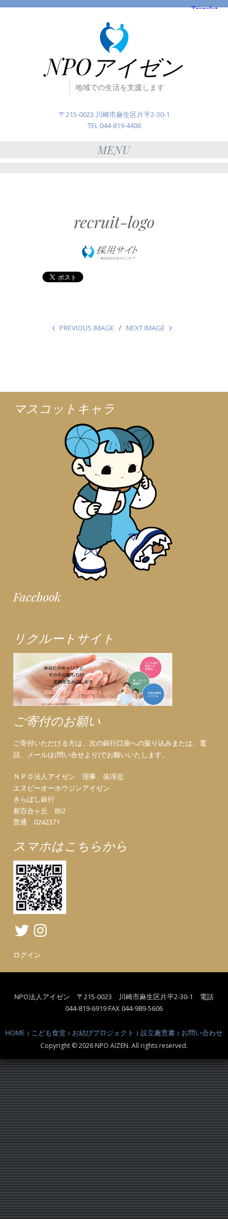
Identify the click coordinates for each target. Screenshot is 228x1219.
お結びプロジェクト (103, 1032)
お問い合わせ (202, 1032)
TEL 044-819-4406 (114, 125)
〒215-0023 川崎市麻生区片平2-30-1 (114, 114)
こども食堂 (48, 1032)
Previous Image (86, 328)
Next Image (145, 328)
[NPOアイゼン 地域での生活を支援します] (114, 37)
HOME (15, 1032)
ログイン (27, 955)
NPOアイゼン (114, 66)
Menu (114, 149)
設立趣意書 (158, 1032)
